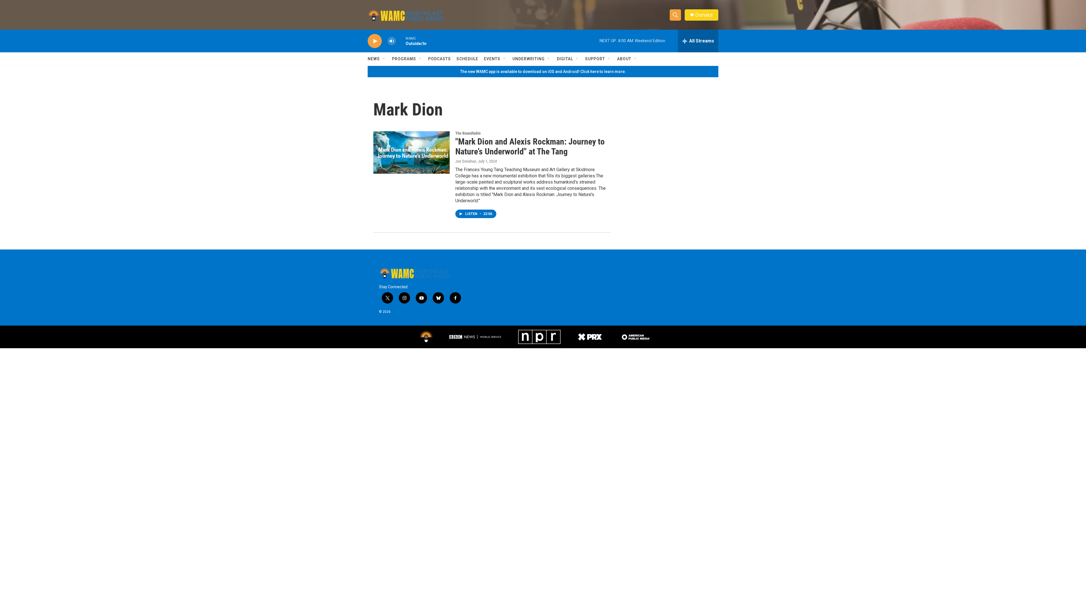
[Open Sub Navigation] (384, 59)
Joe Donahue (465, 161)
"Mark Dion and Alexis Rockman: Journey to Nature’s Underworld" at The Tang (530, 146)
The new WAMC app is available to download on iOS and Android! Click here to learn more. (543, 71)
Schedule (467, 59)
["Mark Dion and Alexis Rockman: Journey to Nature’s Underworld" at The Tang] (411, 152)
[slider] (401, 41)
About (624, 59)
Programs (404, 59)
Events (492, 59)
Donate (704, 15)
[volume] (392, 41)
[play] (374, 41)
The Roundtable (468, 133)
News (374, 59)
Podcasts (439, 59)
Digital (565, 59)
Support (595, 59)
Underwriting (528, 59)
